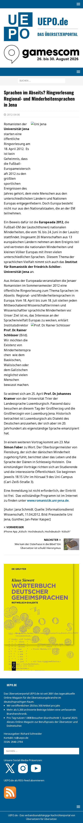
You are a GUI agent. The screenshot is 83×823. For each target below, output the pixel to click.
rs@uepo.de (21, 737)
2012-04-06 (13, 114)
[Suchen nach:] (41, 80)
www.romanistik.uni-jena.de (48, 500)
